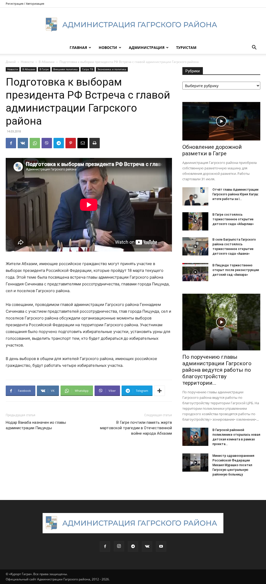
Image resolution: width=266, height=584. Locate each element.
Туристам (186, 47)
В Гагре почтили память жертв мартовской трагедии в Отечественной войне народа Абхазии (136, 428)
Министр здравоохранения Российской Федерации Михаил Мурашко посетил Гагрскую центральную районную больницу (233, 465)
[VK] (23, 143)
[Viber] (47, 143)
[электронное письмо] (82, 143)
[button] (254, 48)
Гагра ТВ (87, 69)
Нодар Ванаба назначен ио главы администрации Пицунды (36, 425)
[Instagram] (119, 546)
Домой (11, 62)
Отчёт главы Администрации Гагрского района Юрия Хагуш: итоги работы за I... (235, 194)
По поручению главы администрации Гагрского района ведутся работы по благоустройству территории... (216, 370)
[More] (159, 391)
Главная (78, 47)
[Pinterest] (70, 143)
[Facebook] (11, 143)
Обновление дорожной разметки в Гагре (212, 150)
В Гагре (44, 69)
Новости (108, 47)
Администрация (146, 47)
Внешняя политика (65, 69)
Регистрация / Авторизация (25, 3)
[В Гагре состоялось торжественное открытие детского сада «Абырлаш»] (195, 221)
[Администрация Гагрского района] (133, 25)
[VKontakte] (147, 546)
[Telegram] (59, 143)
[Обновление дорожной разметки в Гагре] (221, 121)
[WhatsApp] (35, 143)
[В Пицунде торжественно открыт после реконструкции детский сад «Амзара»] (195, 272)
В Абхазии (47, 62)
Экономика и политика (111, 69)
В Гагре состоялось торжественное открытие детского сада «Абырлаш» (233, 219)
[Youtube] (161, 546)
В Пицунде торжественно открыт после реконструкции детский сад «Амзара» (235, 270)
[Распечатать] (94, 143)
